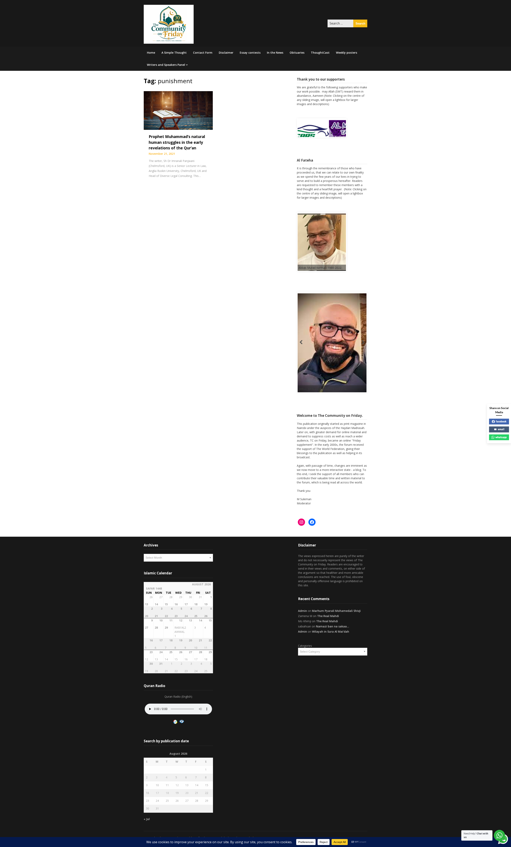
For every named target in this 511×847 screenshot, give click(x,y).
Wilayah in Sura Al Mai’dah (330, 631)
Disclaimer (226, 52)
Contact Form (202, 52)
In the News (275, 52)
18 (167, 793)
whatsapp (501, 437)
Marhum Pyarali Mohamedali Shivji (336, 611)
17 (157, 793)
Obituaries (297, 52)
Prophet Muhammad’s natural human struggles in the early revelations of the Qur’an (177, 142)
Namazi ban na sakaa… (332, 626)
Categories (305, 646)
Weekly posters (346, 52)
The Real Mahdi (328, 616)
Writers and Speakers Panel (166, 65)
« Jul (147, 819)
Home (151, 52)
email (501, 429)
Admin (302, 611)
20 (186, 793)
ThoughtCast (320, 52)
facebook (501, 421)
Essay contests (250, 52)
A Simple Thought (174, 52)
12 (177, 785)
